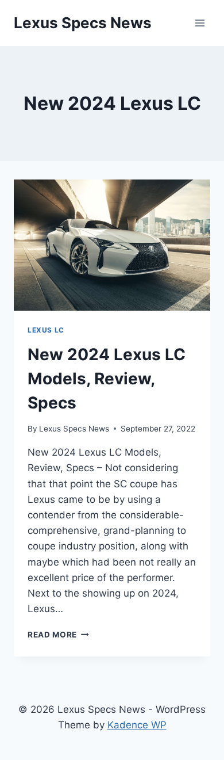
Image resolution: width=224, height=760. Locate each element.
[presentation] (112, 245)
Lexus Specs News (74, 428)
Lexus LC (46, 330)
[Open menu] (199, 23)
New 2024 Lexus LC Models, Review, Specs (107, 379)
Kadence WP (137, 725)
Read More (58, 634)
